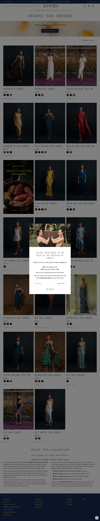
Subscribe (61, 283)
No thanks (50, 289)
